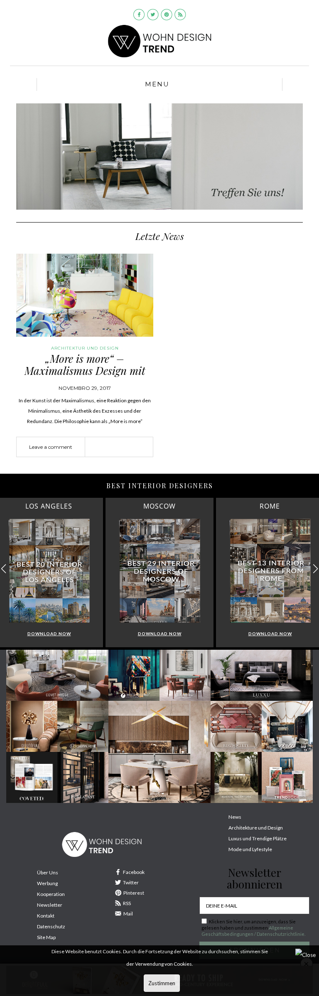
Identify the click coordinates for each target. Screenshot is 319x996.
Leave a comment (50, 447)
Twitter (131, 882)
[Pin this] (131, 447)
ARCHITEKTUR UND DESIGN (85, 348)
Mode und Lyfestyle (250, 849)
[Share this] (106, 447)
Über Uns (47, 872)
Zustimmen (161, 983)
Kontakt (45, 916)
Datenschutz (51, 926)
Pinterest (133, 893)
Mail (128, 913)
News (234, 817)
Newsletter (49, 905)
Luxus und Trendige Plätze (257, 838)
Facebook (134, 872)
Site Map (46, 937)
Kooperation (51, 894)
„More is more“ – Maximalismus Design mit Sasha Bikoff (85, 370)
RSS (127, 903)
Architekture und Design (255, 828)
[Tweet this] (119, 447)
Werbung (47, 883)
